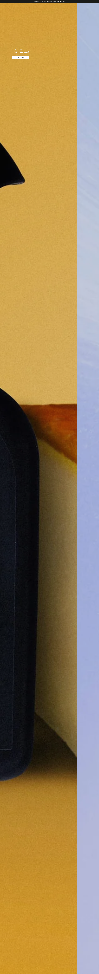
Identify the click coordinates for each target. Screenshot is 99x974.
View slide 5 (55, 971)
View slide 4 (51, 971)
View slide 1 (39, 971)
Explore (24, 57)
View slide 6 (59, 971)
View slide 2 (43, 971)
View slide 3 (47, 971)
